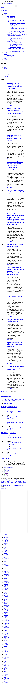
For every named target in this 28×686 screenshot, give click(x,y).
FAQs (5, 58)
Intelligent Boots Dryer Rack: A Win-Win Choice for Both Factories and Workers (15, 137)
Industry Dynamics (11, 56)
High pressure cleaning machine (18, 40)
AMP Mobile (14, 480)
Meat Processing (5, 484)
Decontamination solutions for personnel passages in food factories (15, 368)
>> (9, 391)
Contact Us (6, 59)
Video (5, 52)
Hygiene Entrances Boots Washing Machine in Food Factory (15, 192)
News (5, 54)
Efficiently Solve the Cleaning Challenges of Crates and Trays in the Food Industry (14, 85)
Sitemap (8, 480)
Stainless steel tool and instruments (15, 48)
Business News (10, 55)
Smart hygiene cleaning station (14, 33)
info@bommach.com (9, 467)
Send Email (3, 488)
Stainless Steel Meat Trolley (7, 481)
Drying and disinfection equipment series (17, 34)
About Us (6, 14)
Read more (9, 105)
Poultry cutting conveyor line (17, 31)
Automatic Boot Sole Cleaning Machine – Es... (14, 443)
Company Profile (11, 16)
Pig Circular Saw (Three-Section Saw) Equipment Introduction (15, 344)
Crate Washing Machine (16, 37)
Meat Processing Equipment (14, 42)
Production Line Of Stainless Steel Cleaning (15, 482)
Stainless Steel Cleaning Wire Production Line (12, 485)
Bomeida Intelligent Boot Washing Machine (15, 320)
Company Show (11, 17)
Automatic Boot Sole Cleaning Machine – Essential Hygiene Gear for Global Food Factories (15, 111)
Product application (8, 433)
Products (6, 18)
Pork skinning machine (15, 47)
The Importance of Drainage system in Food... (14, 417)
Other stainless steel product (17, 51)
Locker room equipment (16, 49)
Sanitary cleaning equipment (14, 35)
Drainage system (11, 41)
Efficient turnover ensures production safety (15, 245)
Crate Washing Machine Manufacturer (14, 297)
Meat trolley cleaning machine (17, 38)
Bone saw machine (14, 45)
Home (5, 13)
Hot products (6, 396)
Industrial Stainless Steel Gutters (17, 484)
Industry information (9, 407)
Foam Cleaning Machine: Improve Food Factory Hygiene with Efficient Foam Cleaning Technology (15, 165)
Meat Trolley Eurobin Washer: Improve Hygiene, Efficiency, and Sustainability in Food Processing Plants (15, 271)
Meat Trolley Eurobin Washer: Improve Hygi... (14, 412)
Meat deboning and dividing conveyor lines (14, 399)
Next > (6, 391)
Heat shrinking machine (16, 44)
